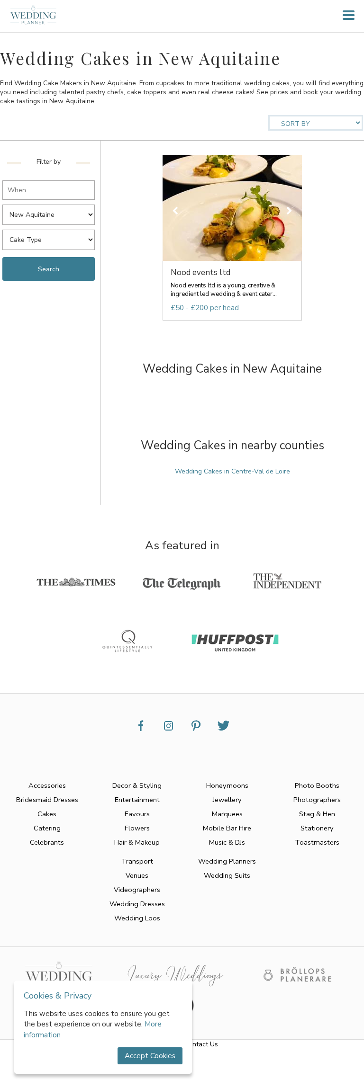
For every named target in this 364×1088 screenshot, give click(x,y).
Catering (47, 828)
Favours (137, 814)
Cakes (46, 814)
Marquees (227, 814)
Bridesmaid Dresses (47, 799)
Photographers (317, 799)
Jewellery (227, 799)
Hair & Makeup (137, 842)
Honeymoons (227, 785)
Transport (137, 861)
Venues (137, 875)
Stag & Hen (317, 814)
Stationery (317, 828)
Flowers (137, 828)
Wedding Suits (227, 875)
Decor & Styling (137, 785)
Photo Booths (317, 785)
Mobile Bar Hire (227, 828)
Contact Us (201, 1044)
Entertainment (137, 799)
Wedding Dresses (137, 904)
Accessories (47, 785)
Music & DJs (227, 842)
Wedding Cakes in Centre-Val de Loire (232, 471)
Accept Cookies (150, 1056)
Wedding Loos (137, 918)
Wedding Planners (227, 861)
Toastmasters (317, 842)
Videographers (137, 889)
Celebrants (47, 842)
